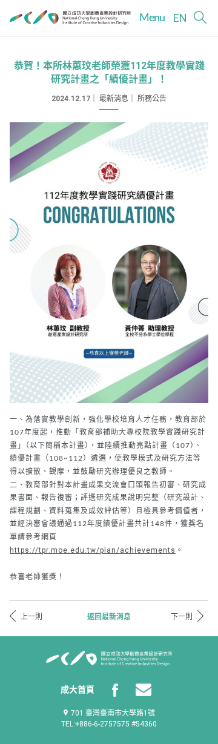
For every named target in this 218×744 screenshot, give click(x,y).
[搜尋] (200, 17)
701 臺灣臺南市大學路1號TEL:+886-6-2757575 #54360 (109, 718)
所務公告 (152, 98)
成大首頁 (77, 689)
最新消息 (113, 98)
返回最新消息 (109, 617)
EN (180, 18)
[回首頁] (70, 17)
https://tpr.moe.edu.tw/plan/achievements (93, 550)
